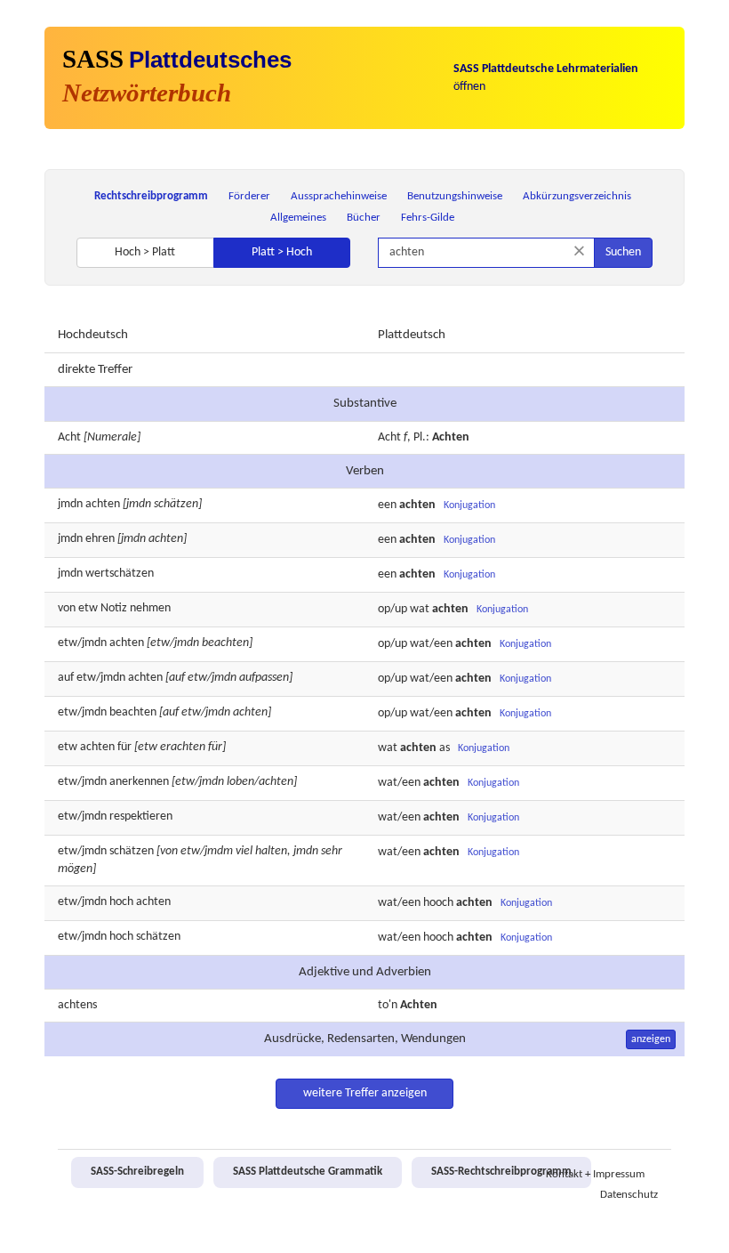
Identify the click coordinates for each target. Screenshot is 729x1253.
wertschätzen (119, 573)
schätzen (131, 851)
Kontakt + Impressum (595, 1174)
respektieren (140, 816)
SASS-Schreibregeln (137, 1172)
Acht (69, 437)
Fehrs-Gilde (427, 217)
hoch (121, 902)
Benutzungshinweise (454, 196)
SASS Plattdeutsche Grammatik (307, 1172)
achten (102, 504)
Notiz (113, 608)
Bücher (364, 217)
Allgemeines (298, 217)
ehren (100, 539)
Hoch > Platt (145, 252)
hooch (438, 902)
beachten (132, 712)
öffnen (545, 77)
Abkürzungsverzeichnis (577, 196)
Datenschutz (629, 1195)
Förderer (249, 196)
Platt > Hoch (282, 252)
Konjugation (469, 505)
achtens (77, 1005)
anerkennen (139, 781)
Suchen (623, 252)
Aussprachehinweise (339, 196)
